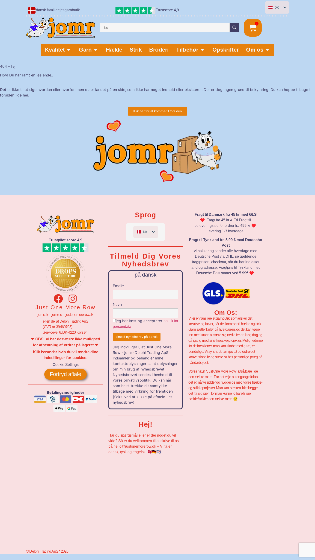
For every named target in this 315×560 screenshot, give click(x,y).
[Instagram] (72, 298)
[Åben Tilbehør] (202, 50)
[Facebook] (58, 298)
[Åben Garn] (95, 50)
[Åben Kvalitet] (68, 50)
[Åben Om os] (267, 50)
